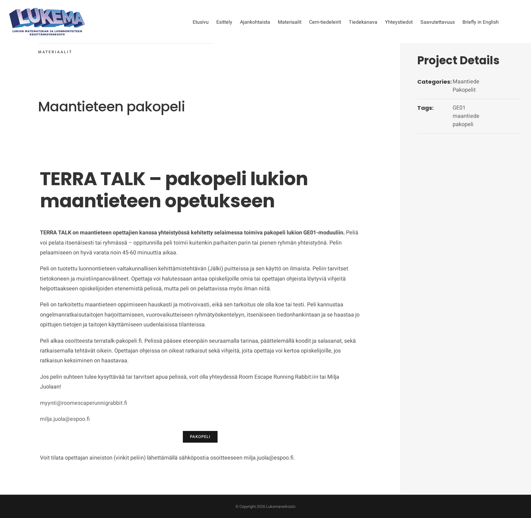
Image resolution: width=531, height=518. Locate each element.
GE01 (459, 108)
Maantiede (466, 82)
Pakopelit (464, 90)
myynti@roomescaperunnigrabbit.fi (83, 403)
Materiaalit (55, 52)
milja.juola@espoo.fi (65, 419)
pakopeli (463, 124)
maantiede (466, 116)
